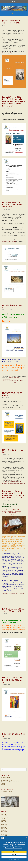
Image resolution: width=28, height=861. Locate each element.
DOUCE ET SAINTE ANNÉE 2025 (13, 735)
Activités (3, 784)
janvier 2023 (4, 835)
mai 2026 (3, 813)
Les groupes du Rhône (6, 791)
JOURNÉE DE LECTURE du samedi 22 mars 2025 (13, 609)
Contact (3, 783)
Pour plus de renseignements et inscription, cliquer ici (13, 594)
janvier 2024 (4, 830)
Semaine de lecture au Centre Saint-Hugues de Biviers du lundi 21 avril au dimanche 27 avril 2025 (13, 494)
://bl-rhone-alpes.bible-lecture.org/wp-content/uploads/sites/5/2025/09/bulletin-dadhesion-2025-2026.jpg (13, 380)
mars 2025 (3, 821)
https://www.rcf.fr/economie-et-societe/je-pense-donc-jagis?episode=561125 (13, 482)
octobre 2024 (4, 826)
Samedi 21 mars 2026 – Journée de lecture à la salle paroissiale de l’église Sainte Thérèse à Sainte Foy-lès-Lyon (13, 101)
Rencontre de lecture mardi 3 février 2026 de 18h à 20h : (12, 204)
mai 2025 (3, 818)
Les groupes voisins (6, 792)
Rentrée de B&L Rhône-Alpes (12, 306)
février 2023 (4, 834)
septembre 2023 (5, 833)
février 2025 (4, 823)
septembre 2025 (5, 817)
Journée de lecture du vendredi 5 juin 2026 (11, 21)
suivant (11, 763)
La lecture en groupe (6, 779)
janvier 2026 (4, 816)
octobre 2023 (4, 831)
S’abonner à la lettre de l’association (10, 781)
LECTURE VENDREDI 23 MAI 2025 (12, 394)
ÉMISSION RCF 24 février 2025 (13, 451)
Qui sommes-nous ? (6, 777)
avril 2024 (3, 827)
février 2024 (4, 828)
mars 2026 (3, 814)
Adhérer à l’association (6, 780)
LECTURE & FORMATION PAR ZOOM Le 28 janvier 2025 (12, 679)
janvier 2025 (4, 824)
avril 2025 (3, 820)
